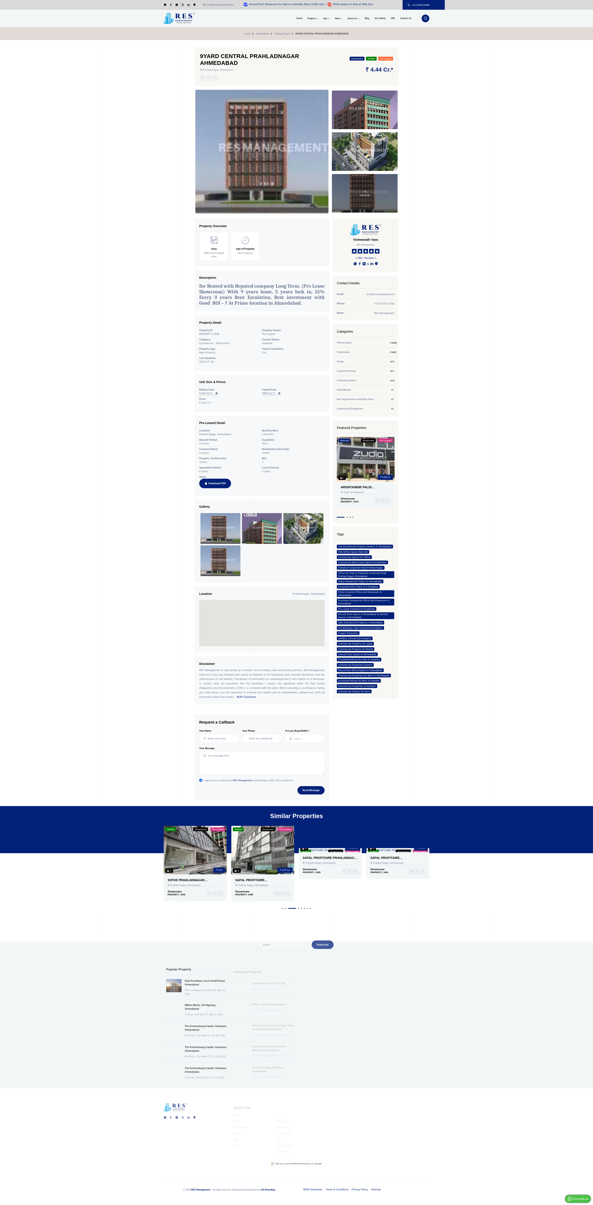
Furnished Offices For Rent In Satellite (359, 659)
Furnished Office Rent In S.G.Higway (358, 586)
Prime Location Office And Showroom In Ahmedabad (360, 593)
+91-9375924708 (330, 1124)
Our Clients (380, 18)
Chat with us (580, 1198)
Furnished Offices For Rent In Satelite (358, 681)
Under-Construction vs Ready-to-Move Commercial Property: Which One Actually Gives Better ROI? (407, 1065)
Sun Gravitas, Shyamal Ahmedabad (340, 1063)
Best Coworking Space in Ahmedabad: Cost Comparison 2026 (408, 1023)
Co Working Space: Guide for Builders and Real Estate (404, 981)
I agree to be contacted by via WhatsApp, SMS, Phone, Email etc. (249, 780)
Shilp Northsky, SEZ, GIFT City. (337, 1021)
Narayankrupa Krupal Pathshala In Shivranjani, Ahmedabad (339, 1044)
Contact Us (406, 18)
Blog (367, 18)
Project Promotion (348, 633)
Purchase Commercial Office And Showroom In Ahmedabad (363, 602)
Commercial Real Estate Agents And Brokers (362, 562)
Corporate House (346, 370)
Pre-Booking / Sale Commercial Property (360, 628)
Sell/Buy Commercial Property (354, 638)
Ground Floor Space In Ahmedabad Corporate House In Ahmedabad (363, 615)
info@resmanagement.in (220, 4)
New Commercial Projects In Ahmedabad (360, 622)
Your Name (205, 730)
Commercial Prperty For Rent (354, 691)
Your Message (206, 748)
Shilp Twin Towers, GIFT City (268, 979)
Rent (337, 18)
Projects (311, 18)
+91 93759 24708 (420, 5)
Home (299, 18)
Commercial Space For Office (354, 557)
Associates (283, 1123)
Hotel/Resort (344, 389)
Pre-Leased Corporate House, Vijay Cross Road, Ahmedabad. (272, 1023)
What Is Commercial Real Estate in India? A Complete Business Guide (407, 1002)
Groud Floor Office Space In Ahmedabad (360, 670)
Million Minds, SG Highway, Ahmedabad (200, 1006)
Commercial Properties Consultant (357, 686)
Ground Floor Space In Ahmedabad (357, 654)
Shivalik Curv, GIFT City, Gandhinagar (333, 1002)
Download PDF (217, 483)
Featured (344, 440)
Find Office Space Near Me (353, 552)
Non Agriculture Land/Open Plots (355, 399)
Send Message (311, 790)
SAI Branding (268, 1189)
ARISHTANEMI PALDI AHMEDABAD (356, 487)
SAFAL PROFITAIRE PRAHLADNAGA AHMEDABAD (262, 858)
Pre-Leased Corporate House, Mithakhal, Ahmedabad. (269, 1044)
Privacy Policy (360, 1189)
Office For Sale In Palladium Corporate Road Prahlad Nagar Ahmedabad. (362, 574)
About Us (352, 18)
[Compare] (215, 77)
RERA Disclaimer (246, 696)
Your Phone (248, 730)
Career (281, 1111)
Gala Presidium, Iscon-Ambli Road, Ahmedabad (205, 981)
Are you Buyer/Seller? (297, 730)
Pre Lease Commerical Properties (356, 609)
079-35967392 (336, 1130)
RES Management (242, 780)
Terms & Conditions (337, 1189)
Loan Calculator (285, 1141)
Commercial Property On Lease (355, 643)
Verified (371, 58)
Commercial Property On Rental (355, 649)
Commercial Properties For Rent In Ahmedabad (363, 675)
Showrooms (357, 58)
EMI (393, 18)
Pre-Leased (385, 58)
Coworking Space (346, 380)
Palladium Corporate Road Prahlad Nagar (360, 567)
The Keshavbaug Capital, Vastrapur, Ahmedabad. (206, 1027)
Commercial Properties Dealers (355, 665)
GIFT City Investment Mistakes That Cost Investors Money (407, 1044)
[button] (341, 517)
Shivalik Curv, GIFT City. (333, 979)
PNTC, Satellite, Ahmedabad (268, 1000)
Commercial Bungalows (350, 408)
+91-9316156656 (341, 1120)
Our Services (240, 1123)
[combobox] (307, 738)
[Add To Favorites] (208, 77)
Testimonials (284, 1129)
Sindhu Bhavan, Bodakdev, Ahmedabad (268, 1065)
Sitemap (376, 1189)
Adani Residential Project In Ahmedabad (360, 581)
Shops (340, 361)
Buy (325, 18)
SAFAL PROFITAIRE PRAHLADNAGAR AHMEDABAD (191, 880)
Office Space (344, 342)
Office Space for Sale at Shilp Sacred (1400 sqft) (299, 4)
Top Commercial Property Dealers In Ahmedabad (364, 546)
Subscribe (323, 943)
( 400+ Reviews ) (366, 257)
